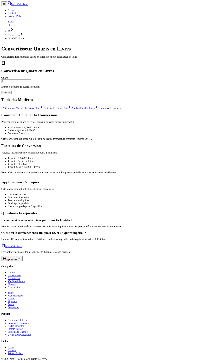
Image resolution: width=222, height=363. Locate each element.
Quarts (4, 77)
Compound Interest (17, 320)
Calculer (6, 92)
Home (11, 21)
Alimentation (14, 287)
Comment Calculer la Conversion (22, 108)
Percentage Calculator (19, 323)
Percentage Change (18, 331)
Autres (11, 298)
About (11, 10)
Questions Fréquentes (109, 108)
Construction (14, 275)
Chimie (11, 272)
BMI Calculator (16, 326)
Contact (12, 13)
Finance (12, 284)
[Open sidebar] (4, 3)
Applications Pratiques (83, 108)
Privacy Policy (15, 16)
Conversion (14, 35)
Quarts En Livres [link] (16, 38)
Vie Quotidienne (16, 281)
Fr (9, 30)
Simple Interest (15, 328)
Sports (11, 304)
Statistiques (13, 307)
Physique (12, 301)
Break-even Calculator (19, 334)
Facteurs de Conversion (55, 108)
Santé (10, 292)
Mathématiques (15, 295)
